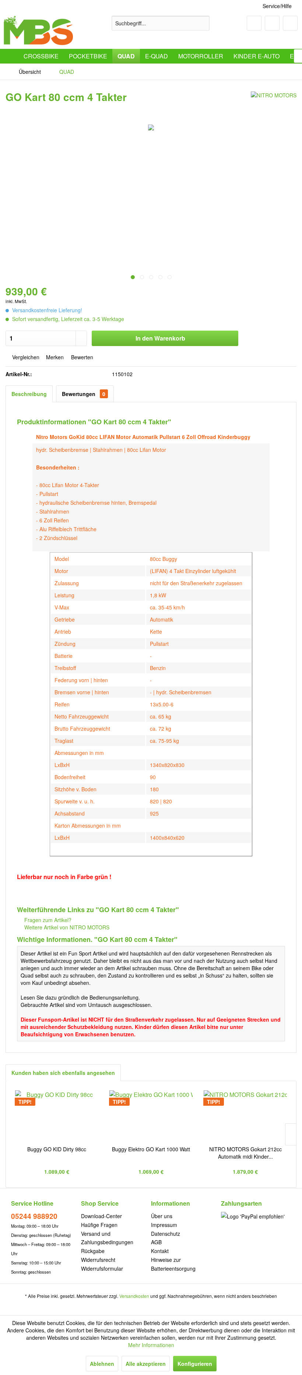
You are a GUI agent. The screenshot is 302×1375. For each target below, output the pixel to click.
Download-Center (101, 1216)
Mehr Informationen (151, 1345)
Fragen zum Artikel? (47, 920)
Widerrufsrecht (98, 1259)
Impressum (164, 1224)
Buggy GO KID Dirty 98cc (56, 1149)
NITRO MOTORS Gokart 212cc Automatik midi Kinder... (245, 1152)
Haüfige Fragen (99, 1224)
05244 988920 (34, 1216)
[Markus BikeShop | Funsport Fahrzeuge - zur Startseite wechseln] (38, 30)
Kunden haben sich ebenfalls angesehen (63, 1072)
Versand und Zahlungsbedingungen (107, 1238)
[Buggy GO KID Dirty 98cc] (56, 1116)
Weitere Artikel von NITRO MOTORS (66, 927)
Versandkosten (134, 1296)
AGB (156, 1242)
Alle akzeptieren (146, 1363)
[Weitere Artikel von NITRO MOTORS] (273, 104)
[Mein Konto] (272, 23)
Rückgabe (93, 1251)
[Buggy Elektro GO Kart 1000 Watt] (151, 1116)
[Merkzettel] (254, 23)
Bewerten (81, 357)
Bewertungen (83, 393)
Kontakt (160, 1251)
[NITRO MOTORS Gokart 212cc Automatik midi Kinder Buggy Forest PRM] (245, 1116)
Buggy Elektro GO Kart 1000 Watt (151, 1149)
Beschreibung (29, 393)
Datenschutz (165, 1233)
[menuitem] (161, 23)
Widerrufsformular (102, 1268)
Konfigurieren (195, 1363)
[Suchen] (203, 23)
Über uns (161, 1216)
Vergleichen (25, 357)
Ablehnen (102, 1363)
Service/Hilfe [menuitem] (277, 6)
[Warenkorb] (290, 23)
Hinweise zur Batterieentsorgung (173, 1264)
